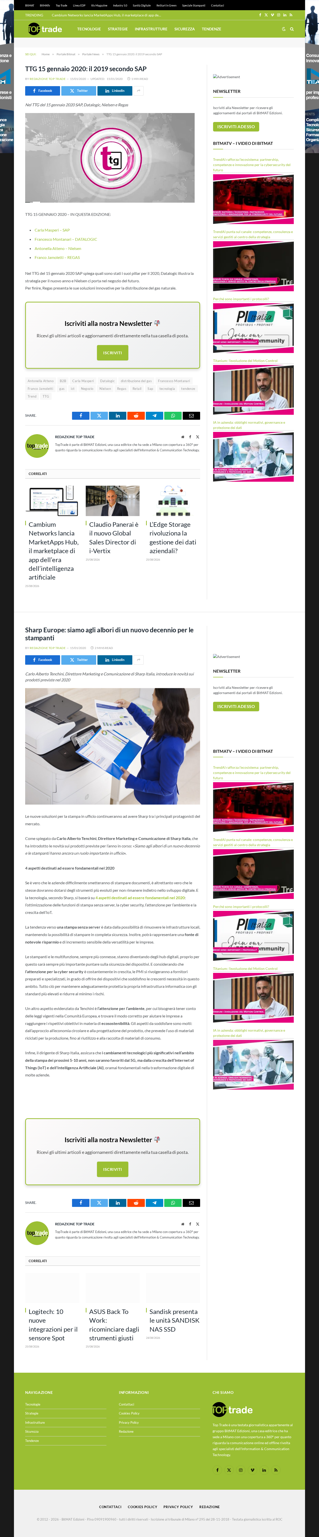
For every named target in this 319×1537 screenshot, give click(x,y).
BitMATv (45, 5)
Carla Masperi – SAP (52, 230)
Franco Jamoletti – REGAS (57, 257)
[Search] (291, 29)
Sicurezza (184, 29)
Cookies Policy (129, 1413)
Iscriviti (112, 352)
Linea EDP (79, 5)
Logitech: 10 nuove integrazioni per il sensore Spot (53, 1324)
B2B (63, 381)
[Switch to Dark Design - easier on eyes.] (284, 29)
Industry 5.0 (120, 5)
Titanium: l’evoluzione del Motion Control (245, 360)
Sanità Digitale (142, 5)
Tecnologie (89, 29)
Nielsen (105, 389)
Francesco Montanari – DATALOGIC (66, 239)
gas (62, 389)
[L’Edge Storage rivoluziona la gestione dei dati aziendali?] (173, 501)
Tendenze (211, 29)
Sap (150, 389)
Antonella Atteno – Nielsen (58, 248)
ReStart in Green (166, 5)
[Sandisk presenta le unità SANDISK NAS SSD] (173, 1288)
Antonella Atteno (41, 381)
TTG (46, 396)
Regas (121, 389)
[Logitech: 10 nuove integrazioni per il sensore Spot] (52, 1288)
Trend (32, 396)
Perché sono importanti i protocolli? (241, 299)
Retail (137, 389)
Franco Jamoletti (40, 389)
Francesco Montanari (174, 381)
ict (73, 389)
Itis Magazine (99, 5)
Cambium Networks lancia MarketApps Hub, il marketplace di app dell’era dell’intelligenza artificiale (108, 15)
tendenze (188, 389)
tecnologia (167, 389)
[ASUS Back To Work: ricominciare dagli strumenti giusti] (113, 1288)
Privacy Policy (129, 1422)
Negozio (87, 389)
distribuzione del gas (136, 381)
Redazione (126, 1431)
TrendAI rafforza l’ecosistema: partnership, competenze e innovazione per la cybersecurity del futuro (252, 164)
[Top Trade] (45, 29)
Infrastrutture (151, 29)
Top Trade (61, 5)
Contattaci (217, 5)
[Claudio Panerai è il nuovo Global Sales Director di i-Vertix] (113, 501)
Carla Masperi (83, 381)
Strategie (118, 29)
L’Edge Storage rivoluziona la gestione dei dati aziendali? (173, 537)
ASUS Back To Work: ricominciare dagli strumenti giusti (114, 1324)
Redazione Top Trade (48, 79)
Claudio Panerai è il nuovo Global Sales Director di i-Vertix (114, 537)
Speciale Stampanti (193, 5)
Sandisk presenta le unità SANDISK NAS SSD (175, 1320)
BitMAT (29, 5)
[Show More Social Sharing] (139, 91)
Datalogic (107, 381)
